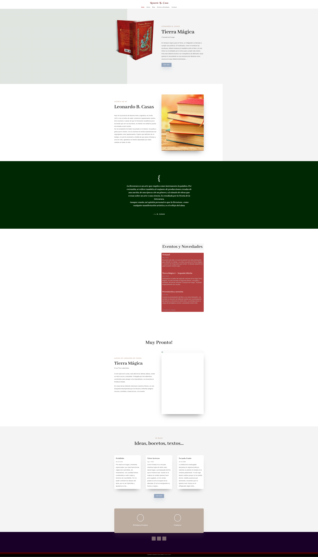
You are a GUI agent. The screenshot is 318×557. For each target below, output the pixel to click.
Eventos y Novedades (163, 7)
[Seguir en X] (164, 539)
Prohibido (120, 458)
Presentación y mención (172, 291)
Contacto (174, 7)
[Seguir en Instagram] (159, 539)
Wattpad (166, 254)
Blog (153, 7)
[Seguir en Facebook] (154, 539)
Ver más (166, 65)
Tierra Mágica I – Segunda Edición (177, 273)
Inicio (142, 7)
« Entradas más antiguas (168, 310)
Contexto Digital (167, 554)
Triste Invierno (153, 458)
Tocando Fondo (185, 458)
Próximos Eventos (140, 525)
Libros (148, 7)
